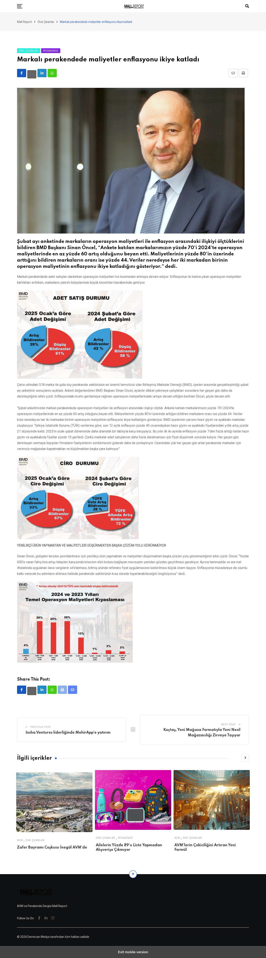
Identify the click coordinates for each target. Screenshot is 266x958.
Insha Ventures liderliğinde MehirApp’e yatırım (68, 732)
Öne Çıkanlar (35, 840)
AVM (20, 840)
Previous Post (40, 727)
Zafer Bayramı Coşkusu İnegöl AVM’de (52, 847)
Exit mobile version (133, 952)
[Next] (245, 757)
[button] (19, 6)
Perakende (125, 837)
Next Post (228, 724)
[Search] (247, 6)
